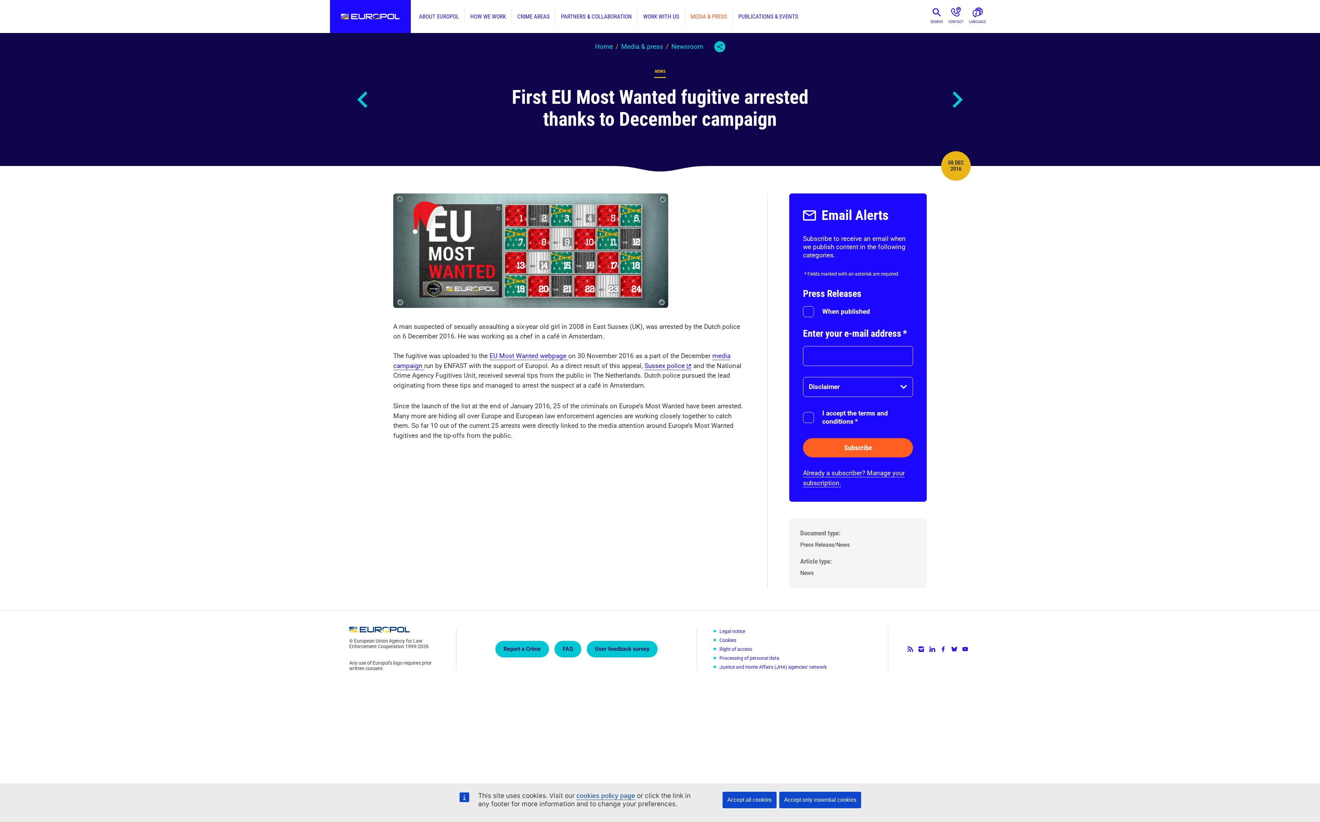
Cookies (727, 640)
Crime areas (533, 16)
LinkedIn (932, 649)
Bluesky (954, 649)
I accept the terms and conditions (855, 417)
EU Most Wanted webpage (529, 356)
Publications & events (768, 16)
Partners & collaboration (596, 16)
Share (719, 46)
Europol (370, 16)
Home (604, 47)
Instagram (921, 649)
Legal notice (732, 631)
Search (937, 22)
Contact (956, 22)
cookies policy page (605, 795)
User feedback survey (622, 649)
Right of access (735, 649)
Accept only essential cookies (820, 800)
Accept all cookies (749, 800)
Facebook (943, 649)
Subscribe (858, 448)
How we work (488, 16)
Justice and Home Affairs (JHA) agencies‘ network (773, 667)
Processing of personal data (749, 658)
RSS (910, 649)
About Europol (439, 16)
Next (957, 99)
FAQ (568, 649)
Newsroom (687, 47)
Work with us (661, 16)
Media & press (709, 16)
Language (977, 22)
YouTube (965, 649)
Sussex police (665, 366)
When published (846, 311)
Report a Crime (522, 649)
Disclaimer (824, 387)
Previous (363, 99)
